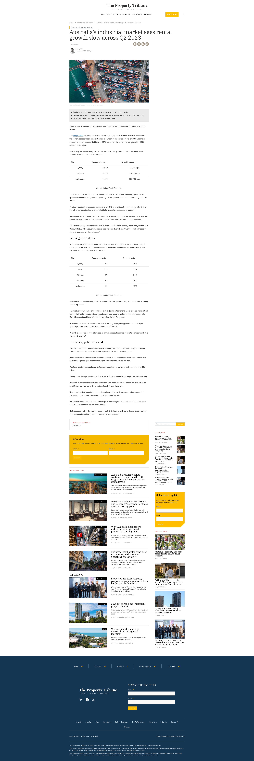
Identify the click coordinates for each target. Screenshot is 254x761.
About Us (78, 722)
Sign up (77, 458)
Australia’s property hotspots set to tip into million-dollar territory (163, 438)
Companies (147, 14)
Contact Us (174, 722)
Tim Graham (114, 617)
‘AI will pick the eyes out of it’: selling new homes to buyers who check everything (163, 448)
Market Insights (102, 604)
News (108, 14)
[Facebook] (87, 699)
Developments (137, 14)
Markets (125, 14)
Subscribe (172, 14)
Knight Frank (78, 136)
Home (103, 14)
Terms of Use (94, 736)
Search (180, 424)
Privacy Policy (85, 736)
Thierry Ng (113, 517)
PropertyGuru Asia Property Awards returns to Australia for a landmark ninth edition (164, 480)
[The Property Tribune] (102, 691)
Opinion (104, 629)
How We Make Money (138, 722)
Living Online (181, 736)
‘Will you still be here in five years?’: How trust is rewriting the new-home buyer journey (164, 459)
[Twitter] (93, 699)
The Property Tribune (116, 493)
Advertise (89, 722)
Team (97, 722)
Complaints (153, 722)
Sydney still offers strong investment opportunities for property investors (164, 469)
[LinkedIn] (81, 699)
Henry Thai (114, 568)
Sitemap (127, 727)
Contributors (107, 722)
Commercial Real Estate (85, 22)
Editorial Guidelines (121, 722)
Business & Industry (101, 579)
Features (116, 14)
